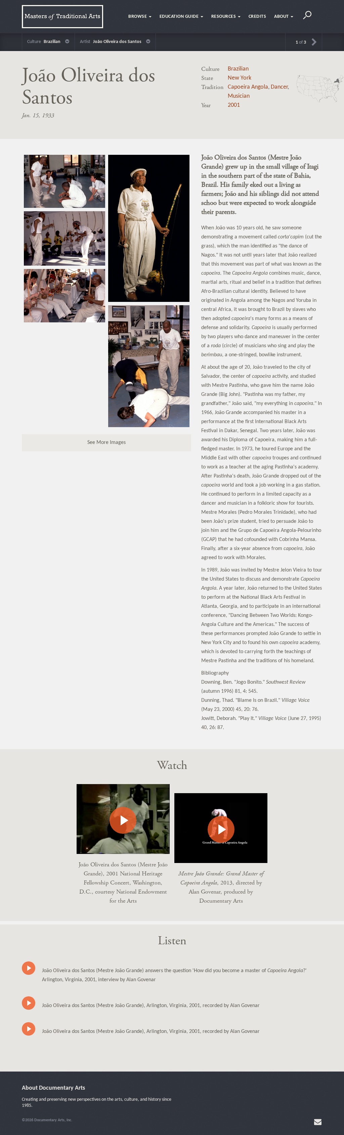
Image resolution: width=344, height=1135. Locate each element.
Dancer (279, 87)
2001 (234, 105)
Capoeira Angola (248, 87)
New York (239, 78)
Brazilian (238, 69)
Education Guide (180, 16)
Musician (239, 96)
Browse (138, 16)
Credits (257, 16)
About (282, 16)
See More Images (106, 442)
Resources (224, 16)
